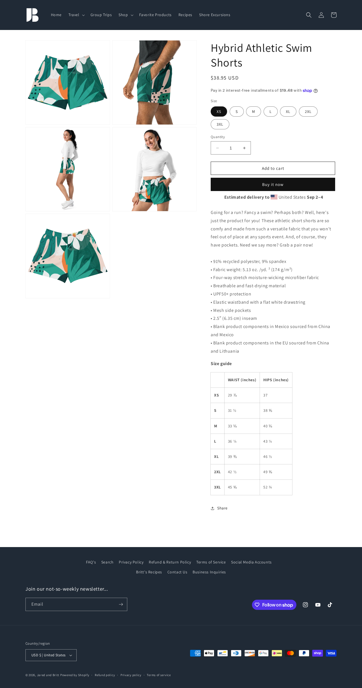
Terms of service (159, 675)
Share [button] (222, 508)
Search (107, 562)
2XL (308, 111)
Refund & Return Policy (170, 562)
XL (288, 111)
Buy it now (273, 184)
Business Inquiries (209, 572)
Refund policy (105, 675)
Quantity (218, 136)
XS (219, 111)
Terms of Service (211, 562)
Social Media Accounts (251, 562)
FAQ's (91, 562)
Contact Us (177, 572)
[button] (76, 15)
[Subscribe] (121, 604)
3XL (220, 124)
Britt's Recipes (149, 572)
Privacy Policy (131, 562)
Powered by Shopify (74, 675)
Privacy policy (130, 675)
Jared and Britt (48, 675)
